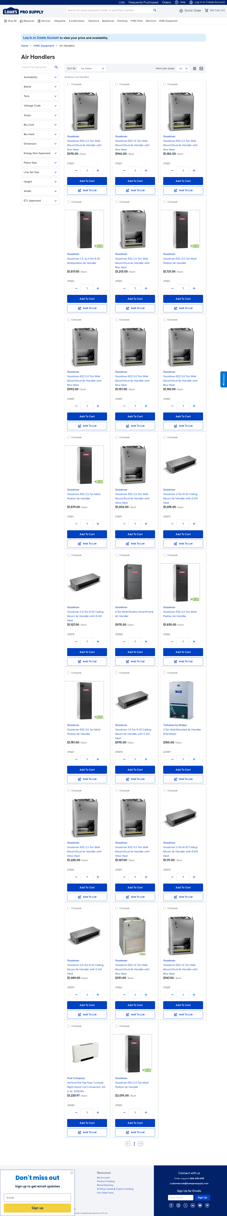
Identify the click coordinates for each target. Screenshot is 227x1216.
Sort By (71, 68)
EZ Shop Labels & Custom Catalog (115, 1189)
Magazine (60, 20)
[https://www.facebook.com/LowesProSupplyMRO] (171, 1205)
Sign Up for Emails (189, 1191)
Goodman (73, 136)
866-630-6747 (197, 1178)
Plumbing (122, 20)
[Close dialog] (71, 1172)
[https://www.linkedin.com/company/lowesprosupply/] (192, 1205)
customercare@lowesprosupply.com (189, 1183)
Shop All (12, 20)
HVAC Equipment (168, 20)
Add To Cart (87, 181)
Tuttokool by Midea (175, 725)
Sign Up (202, 1197)
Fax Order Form (105, 1192)
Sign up (37, 1208)
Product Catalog (106, 1181)
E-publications (76, 20)
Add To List (89, 190)
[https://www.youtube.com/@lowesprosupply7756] (200, 1205)
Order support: (189, 1178)
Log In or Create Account (41, 37)
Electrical (151, 20)
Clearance (93, 20)
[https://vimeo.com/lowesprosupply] (207, 1205)
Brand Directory (105, 1185)
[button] (190, 10)
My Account (103, 1177)
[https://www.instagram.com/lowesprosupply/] (178, 1205)
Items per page (165, 68)
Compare (76, 84)
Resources (29, 20)
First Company (76, 1078)
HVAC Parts (137, 20)
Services (45, 20)
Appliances (108, 20)
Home (24, 45)
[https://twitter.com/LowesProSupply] (185, 1205)
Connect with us (189, 1173)
